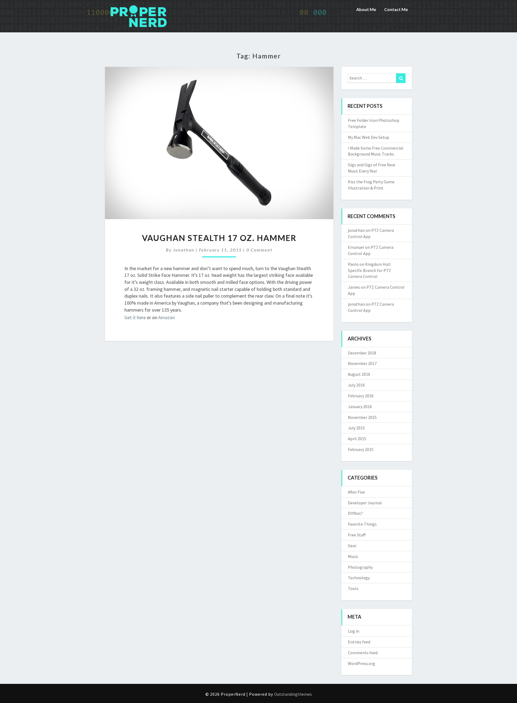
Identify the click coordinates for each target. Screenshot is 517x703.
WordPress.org (361, 663)
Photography (360, 567)
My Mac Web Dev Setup (368, 137)
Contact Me (396, 9)
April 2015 (357, 438)
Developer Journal (365, 502)
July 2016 (356, 385)
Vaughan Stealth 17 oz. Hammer (219, 238)
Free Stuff (356, 534)
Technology (359, 577)
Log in (353, 631)
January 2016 (360, 406)
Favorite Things (362, 524)
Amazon (166, 317)
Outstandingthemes (293, 694)
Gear (352, 545)
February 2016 (360, 395)
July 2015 (356, 427)
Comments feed (363, 652)
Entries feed (359, 642)
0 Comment (259, 249)
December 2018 (362, 353)
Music (353, 556)
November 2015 (362, 417)
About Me (366, 9)
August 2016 (359, 374)
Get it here (135, 317)
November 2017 (362, 363)
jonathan (183, 249)
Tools (353, 588)
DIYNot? (355, 513)
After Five (356, 492)
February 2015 (360, 449)
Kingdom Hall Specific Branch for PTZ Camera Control (369, 270)
